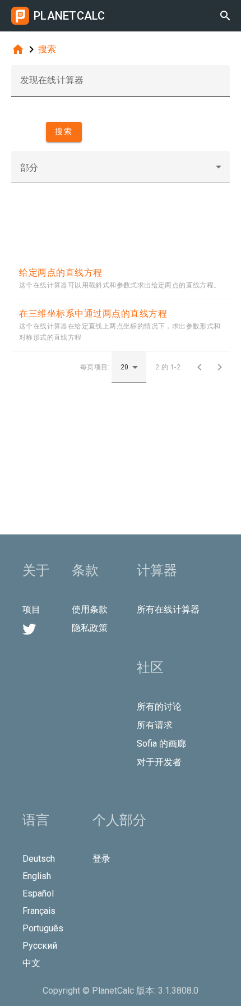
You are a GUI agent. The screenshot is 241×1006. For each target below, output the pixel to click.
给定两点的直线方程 (61, 272)
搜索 (47, 49)
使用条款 (90, 609)
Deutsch (38, 858)
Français (38, 911)
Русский (39, 945)
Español (38, 893)
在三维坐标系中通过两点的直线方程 (93, 313)
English (36, 876)
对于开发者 (159, 762)
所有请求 (155, 725)
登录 (101, 858)
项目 (31, 609)
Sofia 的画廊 (161, 743)
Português (42, 928)
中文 (31, 963)
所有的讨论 (159, 706)
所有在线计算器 (168, 609)
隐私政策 (90, 628)
